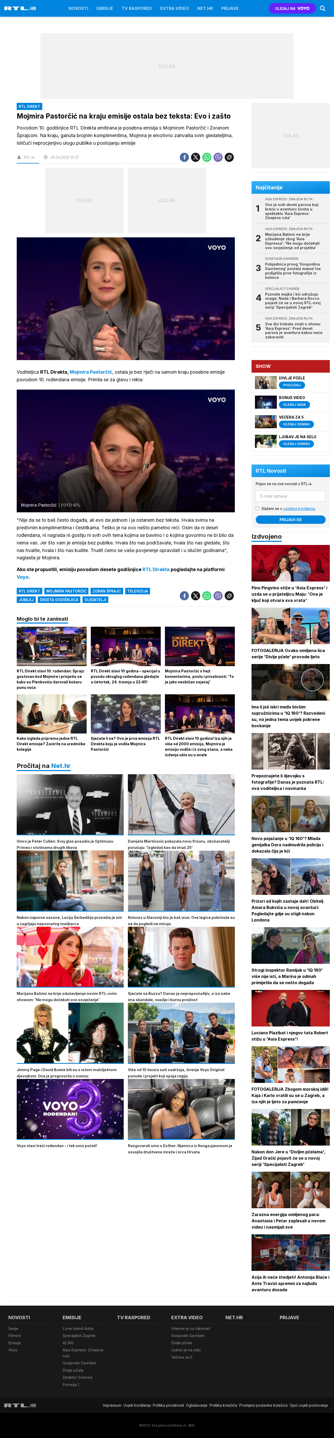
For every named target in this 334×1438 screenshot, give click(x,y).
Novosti (78, 8)
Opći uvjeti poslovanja (309, 1405)
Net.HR (205, 8)
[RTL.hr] (20, 8)
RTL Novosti (271, 471)
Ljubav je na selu (186, 1349)
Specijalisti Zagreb (79, 1335)
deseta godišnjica (59, 599)
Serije (13, 1328)
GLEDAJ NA (285, 8)
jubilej (26, 599)
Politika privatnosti (168, 1405)
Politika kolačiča (223, 1405)
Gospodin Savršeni (79, 1362)
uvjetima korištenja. (299, 508)
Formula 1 (71, 1384)
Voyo (12, 1349)
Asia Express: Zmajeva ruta (83, 1352)
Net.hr (61, 766)
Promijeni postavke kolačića (263, 1405)
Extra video (174, 8)
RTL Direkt (29, 591)
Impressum (112, 1405)
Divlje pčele (73, 1370)
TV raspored (137, 8)
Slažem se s (288, 508)
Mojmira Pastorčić (66, 591)
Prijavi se (290, 519)
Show (263, 366)
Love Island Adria (78, 1328)
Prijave (230, 8)
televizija (137, 591)
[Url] (229, 157)
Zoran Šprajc (107, 591)
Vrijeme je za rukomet (190, 1328)
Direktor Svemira (77, 1377)
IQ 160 (68, 1342)
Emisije (105, 8)
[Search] (323, 8)
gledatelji (95, 599)
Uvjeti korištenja (137, 1405)
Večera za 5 (182, 1357)
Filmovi (14, 1335)
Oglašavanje (196, 1405)
